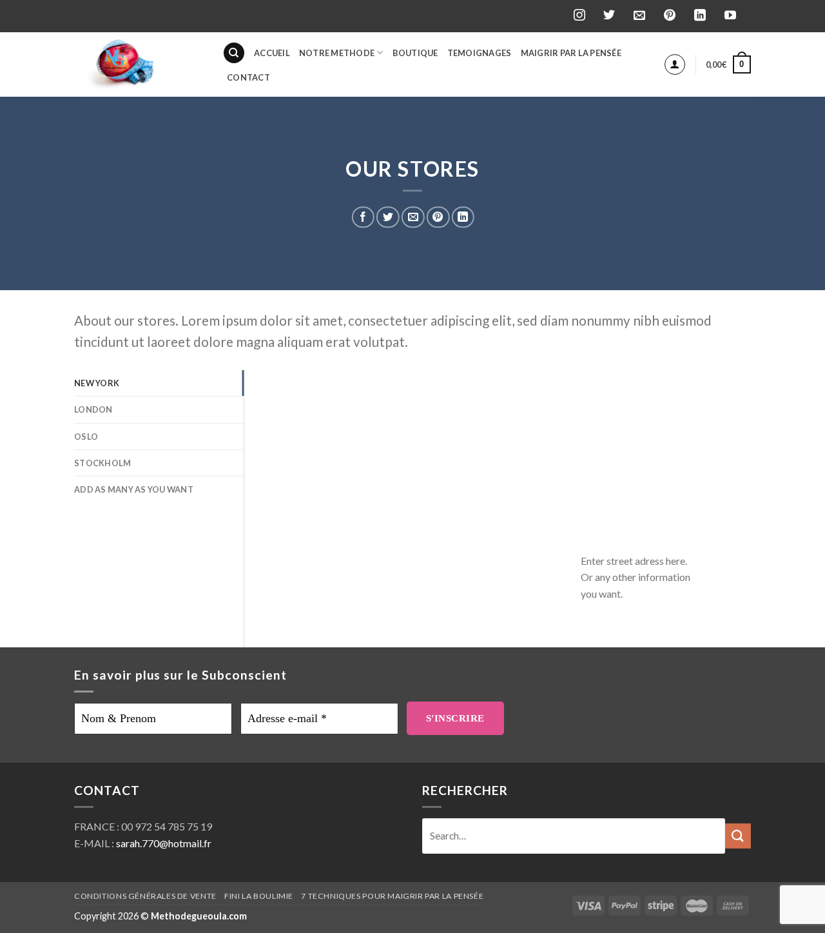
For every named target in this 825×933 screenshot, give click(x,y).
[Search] (234, 53)
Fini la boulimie (258, 896)
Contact (248, 77)
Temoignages (479, 53)
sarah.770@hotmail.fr (163, 843)
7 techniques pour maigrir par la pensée (392, 896)
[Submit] (738, 836)
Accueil (272, 53)
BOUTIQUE (415, 53)
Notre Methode (336, 53)
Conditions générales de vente (145, 896)
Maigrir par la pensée (571, 53)
